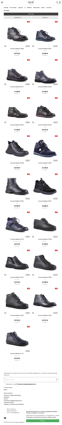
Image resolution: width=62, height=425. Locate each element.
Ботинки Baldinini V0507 (45, 163)
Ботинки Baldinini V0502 (17, 201)
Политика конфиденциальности (26, 384)
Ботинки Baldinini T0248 (45, 239)
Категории (31, 14)
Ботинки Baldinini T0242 (45, 315)
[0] (60, 2)
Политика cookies (9, 402)
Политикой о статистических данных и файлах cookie (41, 417)
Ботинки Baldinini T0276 (17, 239)
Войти (5, 389)
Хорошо (42, 420)
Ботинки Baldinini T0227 (17, 277)
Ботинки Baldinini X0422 (17, 125)
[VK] (5, 418)
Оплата (6, 399)
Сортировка (17, 17)
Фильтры (45, 17)
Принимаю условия (21, 384)
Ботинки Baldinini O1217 (17, 353)
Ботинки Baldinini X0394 (45, 125)
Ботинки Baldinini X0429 (45, 86)
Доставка (6, 397)
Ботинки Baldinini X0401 (45, 48)
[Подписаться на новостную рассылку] (56, 379)
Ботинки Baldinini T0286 (45, 277)
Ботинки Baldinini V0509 (17, 163)
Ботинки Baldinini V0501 (45, 201)
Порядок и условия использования (14, 404)
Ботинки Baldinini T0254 (17, 315)
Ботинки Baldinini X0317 (17, 86)
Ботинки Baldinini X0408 (17, 48)
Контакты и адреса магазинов (12, 395)
